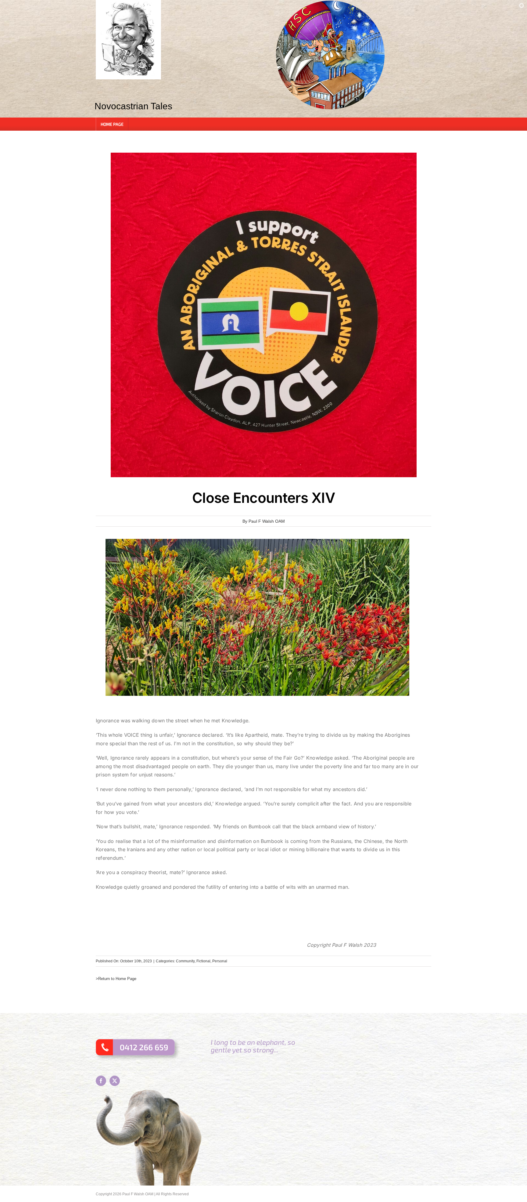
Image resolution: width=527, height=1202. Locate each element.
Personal (219, 961)
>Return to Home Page (116, 978)
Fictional (203, 961)
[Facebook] (101, 1081)
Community (185, 961)
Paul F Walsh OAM (267, 521)
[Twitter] (114, 1081)
